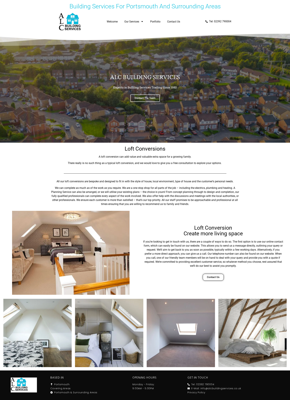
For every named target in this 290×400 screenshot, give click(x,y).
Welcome (112, 21)
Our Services (131, 21)
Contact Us (173, 21)
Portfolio (155, 21)
